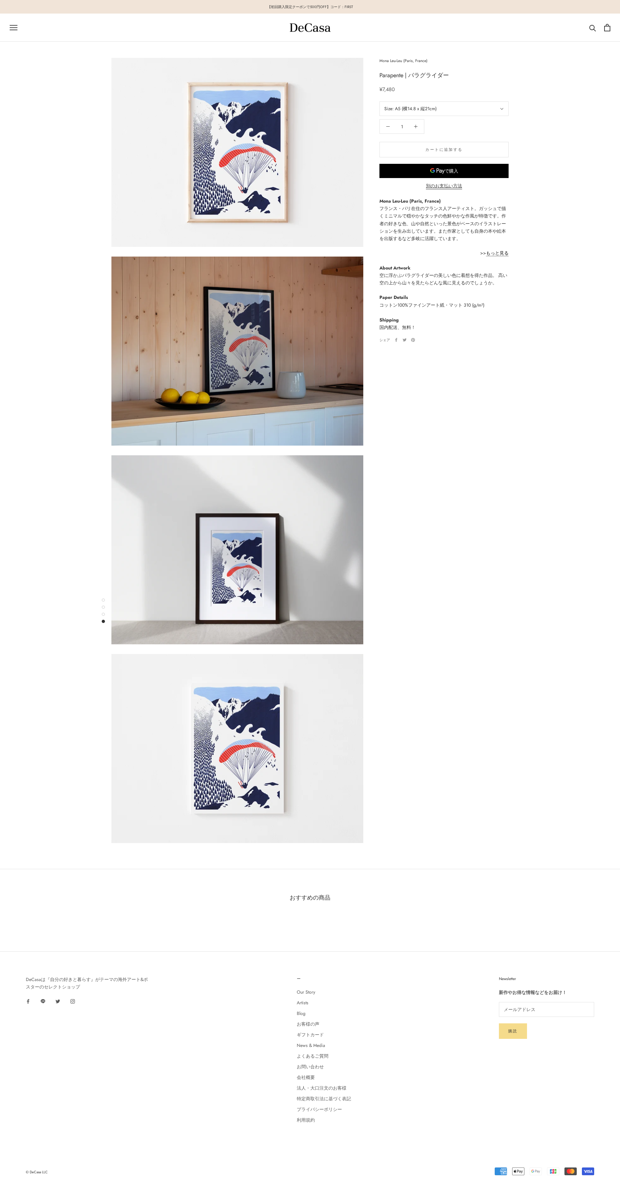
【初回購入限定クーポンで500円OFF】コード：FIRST (310, 6)
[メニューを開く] (13, 27)
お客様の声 (308, 1024)
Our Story (306, 992)
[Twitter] (405, 340)
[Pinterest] (413, 340)
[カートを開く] (607, 27)
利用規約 (306, 1120)
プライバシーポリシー (319, 1109)
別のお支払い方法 (444, 186)
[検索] (592, 27)
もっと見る (497, 253)
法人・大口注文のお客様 (321, 1088)
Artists (302, 1002)
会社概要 (306, 1077)
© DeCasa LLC (37, 1172)
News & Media (311, 1045)
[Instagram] (72, 1001)
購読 (513, 1031)
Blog (301, 1013)
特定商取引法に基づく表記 (324, 1098)
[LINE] (43, 1001)
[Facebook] (396, 340)
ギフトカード (310, 1034)
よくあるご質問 (312, 1056)
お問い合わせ (310, 1066)
